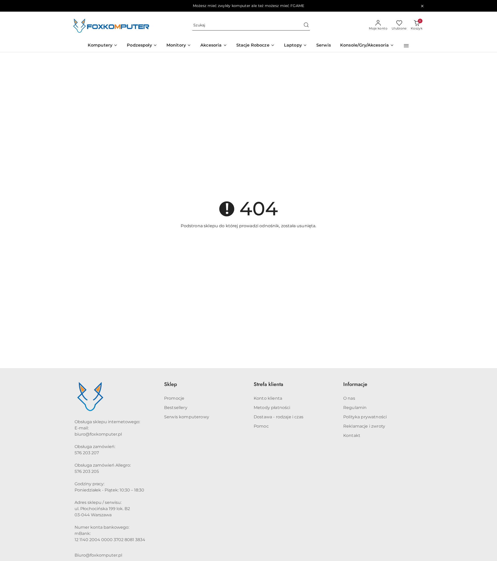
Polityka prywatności (365, 416)
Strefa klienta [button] (268, 384)
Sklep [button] (170, 384)
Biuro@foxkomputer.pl (98, 555)
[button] (406, 46)
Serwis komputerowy (186, 416)
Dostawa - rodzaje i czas (278, 416)
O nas (349, 398)
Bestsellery (175, 407)
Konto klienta (268, 398)
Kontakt (351, 435)
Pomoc (261, 426)
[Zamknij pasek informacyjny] (422, 6)
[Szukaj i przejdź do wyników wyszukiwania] (306, 25)
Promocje (174, 398)
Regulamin (355, 407)
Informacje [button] (355, 384)
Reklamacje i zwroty (364, 426)
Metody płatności (272, 407)
